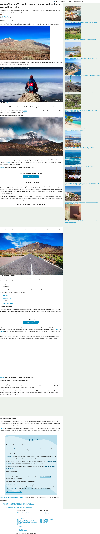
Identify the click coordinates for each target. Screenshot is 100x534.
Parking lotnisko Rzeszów (44, 521)
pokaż (6, 102)
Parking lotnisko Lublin (43, 522)
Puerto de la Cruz (7, 298)
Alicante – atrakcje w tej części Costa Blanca (24, 524)
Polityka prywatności (23, 530)
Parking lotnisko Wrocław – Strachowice (46, 519)
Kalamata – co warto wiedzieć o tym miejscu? (24, 513)
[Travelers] (57, 1)
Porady (70, 1)
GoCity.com (13, 488)
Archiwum (21, 529)
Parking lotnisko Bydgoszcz (44, 520)
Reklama (20, 526)
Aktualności (77, 1)
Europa (1, 497)
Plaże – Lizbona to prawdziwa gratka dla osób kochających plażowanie (17, 503)
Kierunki (63, 1)
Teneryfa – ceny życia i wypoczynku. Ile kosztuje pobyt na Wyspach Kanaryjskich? (82, 75)
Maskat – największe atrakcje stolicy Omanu (24, 512)
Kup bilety (30, 176)
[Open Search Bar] (83, 1)
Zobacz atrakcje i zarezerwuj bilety (14, 491)
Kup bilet (2, 167)
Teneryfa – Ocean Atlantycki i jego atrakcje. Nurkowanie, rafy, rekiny (79, 166)
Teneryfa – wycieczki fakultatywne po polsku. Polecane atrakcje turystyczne (81, 22)
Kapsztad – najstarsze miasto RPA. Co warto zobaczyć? (26, 514)
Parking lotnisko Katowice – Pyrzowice (46, 518)
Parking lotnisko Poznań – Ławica (45, 514)
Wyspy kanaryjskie (14, 497)
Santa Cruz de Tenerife (8, 303)
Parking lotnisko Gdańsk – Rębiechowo (46, 517)
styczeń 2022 (6, 434)
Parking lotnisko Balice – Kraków (45, 513)
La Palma (56, 329)
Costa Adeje (5, 295)
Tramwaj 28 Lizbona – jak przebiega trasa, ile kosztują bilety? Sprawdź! (18, 505)
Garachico (8, 162)
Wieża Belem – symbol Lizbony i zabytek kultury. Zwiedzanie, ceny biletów (18, 504)
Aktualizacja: (6, 20)
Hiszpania (6, 497)
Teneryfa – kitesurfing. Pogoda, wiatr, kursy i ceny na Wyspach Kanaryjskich (81, 92)
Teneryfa (2, 428)
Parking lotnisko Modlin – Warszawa (46, 512)
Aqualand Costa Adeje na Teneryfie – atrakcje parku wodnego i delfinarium (81, 58)
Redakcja (21, 527)
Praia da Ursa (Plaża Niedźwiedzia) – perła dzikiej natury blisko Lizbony (18, 501)
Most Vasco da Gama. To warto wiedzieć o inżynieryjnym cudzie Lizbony (18, 507)
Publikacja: (6, 17)
